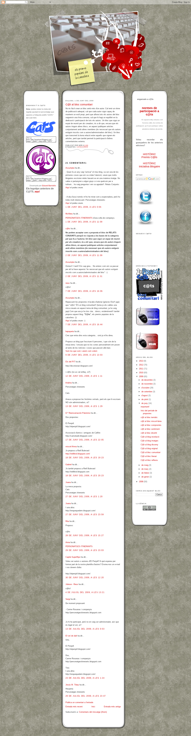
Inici (93, 706)
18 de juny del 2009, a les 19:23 (85, 457)
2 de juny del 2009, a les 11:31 (84, 276)
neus (68, 283)
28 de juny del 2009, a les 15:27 (85, 535)
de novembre (147, 384)
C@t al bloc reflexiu (149, 460)
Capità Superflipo (73, 557)
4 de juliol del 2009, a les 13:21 (85, 592)
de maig (145, 465)
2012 (141, 365)
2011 (141, 369)
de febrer (145, 473)
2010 (141, 372)
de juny (144, 403)
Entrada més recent (74, 706)
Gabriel (69, 464)
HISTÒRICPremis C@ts (149, 156)
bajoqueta (70, 331)
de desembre (147, 380)
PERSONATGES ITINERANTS (79, 218)
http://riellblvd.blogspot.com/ (78, 454)
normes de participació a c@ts (149, 111)
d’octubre (145, 388)
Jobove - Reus (72, 584)
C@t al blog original (149, 448)
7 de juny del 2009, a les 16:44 (84, 324)
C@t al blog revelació (150, 437)
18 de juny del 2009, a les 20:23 (85, 475)
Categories (82, 147)
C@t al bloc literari (149, 456)
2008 (141, 481)
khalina (69, 383)
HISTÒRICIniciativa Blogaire (149, 165)
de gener (145, 477)
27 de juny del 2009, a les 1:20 (84, 496)
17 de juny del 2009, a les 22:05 (85, 440)
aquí (37, 191)
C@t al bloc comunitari (79, 104)
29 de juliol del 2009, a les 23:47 (86, 696)
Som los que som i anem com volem (81, 351)
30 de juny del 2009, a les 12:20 (85, 577)
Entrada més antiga (112, 706)
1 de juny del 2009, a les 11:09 (84, 222)
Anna (68, 542)
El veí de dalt (71, 636)
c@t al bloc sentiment (150, 429)
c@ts (68, 228)
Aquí (68, 187)
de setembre (147, 391)
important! (145, 407)
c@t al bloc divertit (149, 433)
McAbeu (69, 214)
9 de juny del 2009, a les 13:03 (84, 355)
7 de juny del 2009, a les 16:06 (84, 291)
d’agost (144, 395)
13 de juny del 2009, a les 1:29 (84, 406)
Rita (67, 521)
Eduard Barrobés (49, 186)
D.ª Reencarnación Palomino (78, 413)
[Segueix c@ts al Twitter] (145, 205)
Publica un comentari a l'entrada (79, 702)
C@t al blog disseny (149, 444)
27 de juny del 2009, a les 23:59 (85, 514)
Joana (68, 482)
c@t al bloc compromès (151, 425)
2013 (141, 361)
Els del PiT (70, 362)
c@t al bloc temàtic (149, 417)
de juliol (145, 399)
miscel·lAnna (71, 446)
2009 (141, 376)
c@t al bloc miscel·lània (151, 421)
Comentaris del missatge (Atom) (93, 712)
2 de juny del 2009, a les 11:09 (84, 255)
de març (145, 469)
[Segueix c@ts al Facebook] (145, 225)
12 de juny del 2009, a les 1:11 (84, 376)
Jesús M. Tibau (72, 685)
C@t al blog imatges (149, 441)
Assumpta (70, 168)
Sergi (68, 599)
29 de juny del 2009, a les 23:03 (85, 550)
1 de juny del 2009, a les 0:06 (83, 207)
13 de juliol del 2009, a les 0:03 (85, 629)
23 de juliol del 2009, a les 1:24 (85, 678)
